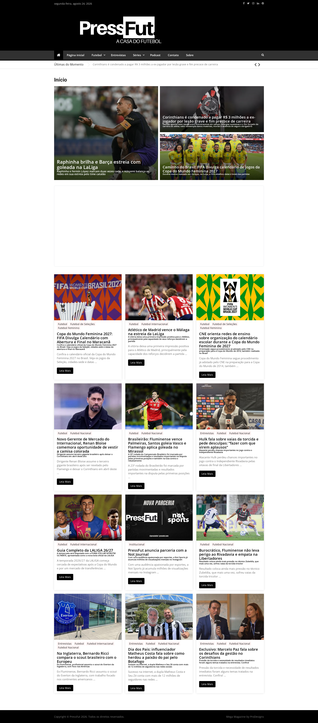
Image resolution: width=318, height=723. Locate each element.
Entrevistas (118, 55)
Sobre (190, 55)
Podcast (155, 55)
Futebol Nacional (80, 433)
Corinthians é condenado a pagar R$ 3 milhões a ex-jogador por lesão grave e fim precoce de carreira (155, 64)
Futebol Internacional (155, 324)
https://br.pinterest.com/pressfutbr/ (263, 3)
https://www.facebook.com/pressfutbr (244, 3)
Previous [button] (256, 64)
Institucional (136, 544)
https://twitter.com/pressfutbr (248, 3)
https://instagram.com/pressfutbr (253, 3)
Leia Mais (65, 370)
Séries (137, 55)
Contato (173, 55)
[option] (178, 64)
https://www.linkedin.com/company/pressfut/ (258, 3)
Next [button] (259, 64)
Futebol (97, 55)
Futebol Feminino (68, 328)
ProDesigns (257, 716)
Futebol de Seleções (82, 324)
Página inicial (75, 55)
